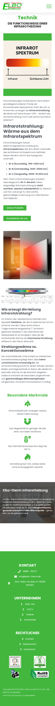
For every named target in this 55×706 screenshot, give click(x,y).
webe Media (30, 695)
